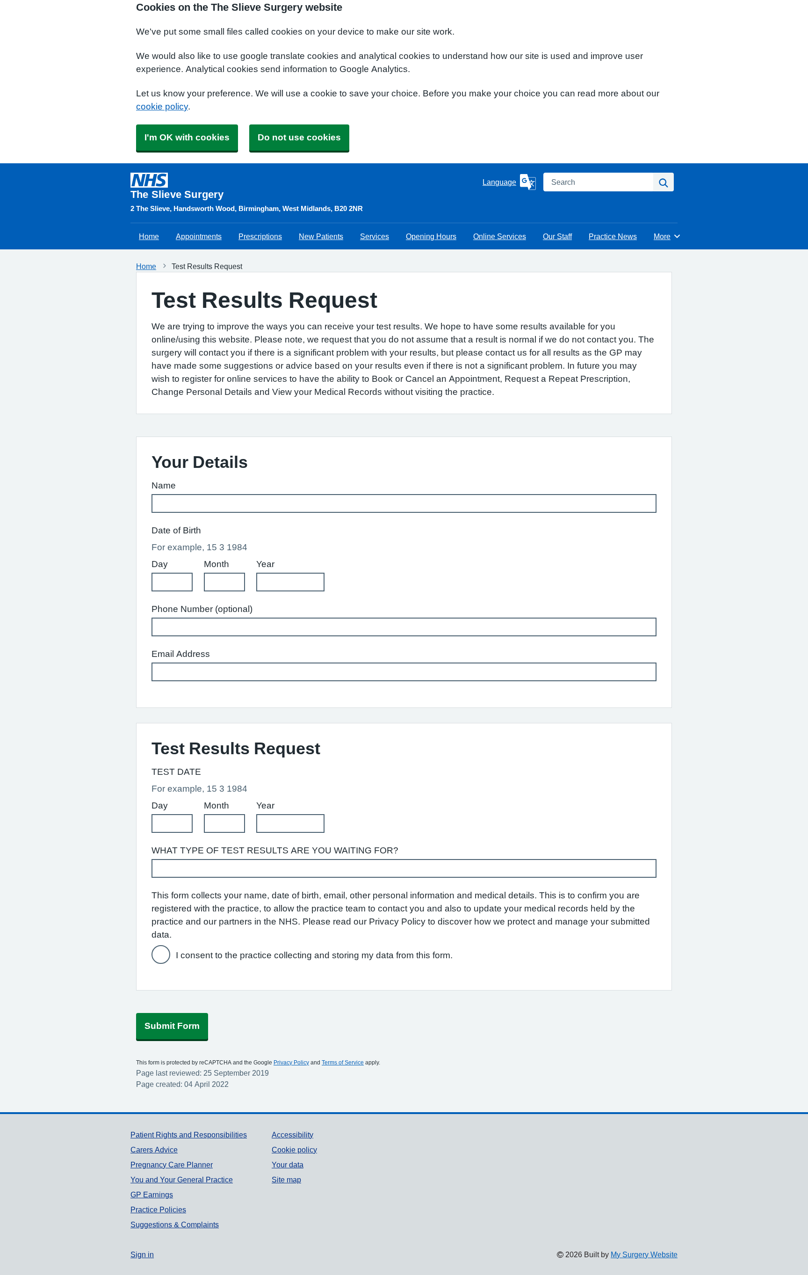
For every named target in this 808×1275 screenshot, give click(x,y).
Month (216, 564)
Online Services (499, 236)
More (667, 236)
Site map (286, 1179)
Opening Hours (431, 236)
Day (160, 564)
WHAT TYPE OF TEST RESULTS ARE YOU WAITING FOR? (275, 850)
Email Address (181, 653)
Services (374, 236)
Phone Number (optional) (202, 609)
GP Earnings (151, 1194)
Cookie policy (294, 1149)
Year (265, 564)
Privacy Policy (291, 1062)
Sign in (142, 1254)
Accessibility (292, 1134)
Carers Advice (154, 1149)
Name (164, 485)
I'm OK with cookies (187, 137)
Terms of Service (343, 1062)
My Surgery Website (644, 1254)
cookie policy (162, 106)
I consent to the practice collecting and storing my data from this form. (314, 955)
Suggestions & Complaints (174, 1224)
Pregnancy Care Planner (171, 1164)
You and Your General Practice (181, 1179)
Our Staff (557, 236)
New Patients (321, 236)
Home (149, 236)
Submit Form (172, 1025)
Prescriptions (260, 236)
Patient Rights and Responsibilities (188, 1134)
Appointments (199, 236)
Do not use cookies (299, 137)
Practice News (613, 236)
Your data (287, 1164)
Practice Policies (158, 1209)
